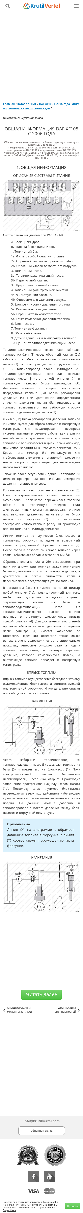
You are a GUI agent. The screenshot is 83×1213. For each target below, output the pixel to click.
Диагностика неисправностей (64, 1009)
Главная (9, 104)
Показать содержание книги (23, 118)
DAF (33, 104)
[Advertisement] (41, 55)
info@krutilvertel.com (42, 1121)
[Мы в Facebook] (33, 1176)
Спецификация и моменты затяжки (19, 1009)
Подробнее (9, 1210)
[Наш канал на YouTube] (49, 1176)
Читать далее (41, 994)
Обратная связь (41, 1130)
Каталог (23, 104)
